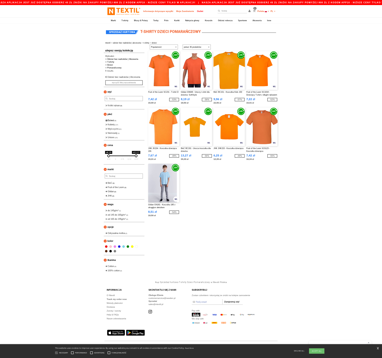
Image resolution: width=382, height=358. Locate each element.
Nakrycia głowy (192, 20)
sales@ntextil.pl (155, 304)
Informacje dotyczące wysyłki (158, 11)
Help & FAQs (113, 314)
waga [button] (110, 204)
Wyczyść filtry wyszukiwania (124, 83)
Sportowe (242, 20)
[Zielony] (128, 246)
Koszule (208, 20)
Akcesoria (257, 20)
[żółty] (132, 246)
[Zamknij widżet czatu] (368, 342)
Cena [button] (110, 145)
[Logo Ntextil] (123, 11)
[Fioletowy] (115, 246)
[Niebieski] (119, 246)
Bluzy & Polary (141, 20)
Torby (155, 20)
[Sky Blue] (123, 246)
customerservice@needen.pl (161, 298)
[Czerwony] (106, 246)
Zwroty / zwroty (114, 311)
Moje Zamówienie (185, 11)
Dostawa (111, 307)
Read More (189, 348)
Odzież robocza (225, 20)
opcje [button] (110, 227)
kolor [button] (110, 241)
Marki (113, 20)
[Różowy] (110, 246)
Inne (269, 20)
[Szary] (115, 251)
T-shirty (124, 20)
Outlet (200, 11)
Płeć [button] (109, 114)
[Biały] (136, 246)
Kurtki (177, 20)
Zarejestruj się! (231, 301)
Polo (166, 20)
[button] (249, 11)
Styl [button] (109, 92)
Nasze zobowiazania (116, 318)
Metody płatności (115, 303)
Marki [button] (110, 169)
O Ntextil (111, 295)
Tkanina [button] (111, 260)
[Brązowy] (106, 251)
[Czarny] (110, 251)
